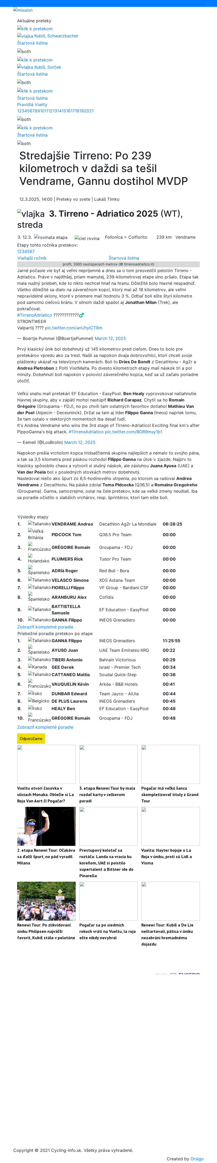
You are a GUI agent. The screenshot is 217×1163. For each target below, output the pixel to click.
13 (55, 110)
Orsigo (197, 1158)
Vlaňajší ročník (32, 258)
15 (64, 110)
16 (68, 110)
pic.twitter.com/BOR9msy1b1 (133, 431)
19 (81, 110)
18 (77, 110)
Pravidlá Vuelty (32, 104)
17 (73, 110)
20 (86, 110)
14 (59, 110)
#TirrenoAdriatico (34, 315)
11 (46, 110)
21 (91, 110)
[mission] (108, 10)
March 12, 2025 (110, 338)
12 (50, 110)
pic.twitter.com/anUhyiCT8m (73, 327)
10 (42, 110)
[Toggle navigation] (209, 3)
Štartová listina (32, 43)
